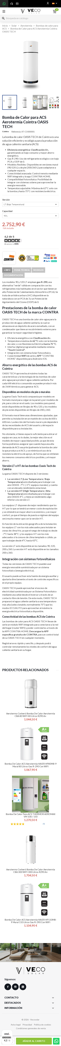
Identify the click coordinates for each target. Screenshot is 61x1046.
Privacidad (27, 1024)
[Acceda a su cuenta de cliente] (47, 3)
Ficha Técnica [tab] (22, 270)
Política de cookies (42, 1024)
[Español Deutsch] (54, 3)
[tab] (7, 270)
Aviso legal (16, 1024)
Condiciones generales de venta (31, 1028)
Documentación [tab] (13, 275)
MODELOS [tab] (38, 270)
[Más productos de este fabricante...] (9, 258)
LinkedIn (23, 986)
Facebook (7, 986)
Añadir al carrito (34, 1041)
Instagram (15, 986)
